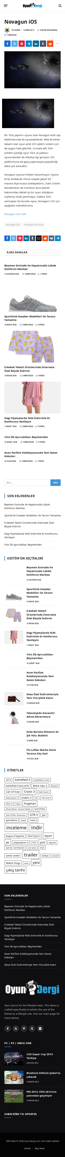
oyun (48, 835)
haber (23, 820)
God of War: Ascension (16, 815)
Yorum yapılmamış (48, 30)
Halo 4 (33, 820)
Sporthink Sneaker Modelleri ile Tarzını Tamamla (32, 515)
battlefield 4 (22, 780)
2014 (8, 779)
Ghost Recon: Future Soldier (18, 809)
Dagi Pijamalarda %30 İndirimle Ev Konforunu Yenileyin (27, 419)
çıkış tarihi (15, 870)
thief (42, 848)
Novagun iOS (13, 224)
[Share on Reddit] (50, 43)
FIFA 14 (9, 804)
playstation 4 (21, 842)
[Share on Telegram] (29, 43)
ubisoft (55, 856)
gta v (44, 815)
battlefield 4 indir (41, 780)
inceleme (16, 827)
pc (8, 842)
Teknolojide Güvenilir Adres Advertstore (41, 714)
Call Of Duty (13, 791)
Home (27, 1148)
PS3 (34, 842)
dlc (36, 798)
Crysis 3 (29, 791)
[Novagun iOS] (32, 69)
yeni (36, 862)
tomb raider (13, 855)
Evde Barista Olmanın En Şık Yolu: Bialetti (43, 733)
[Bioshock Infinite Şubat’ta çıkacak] (13, 1077)
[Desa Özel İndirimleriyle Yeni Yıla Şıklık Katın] (13, 698)
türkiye (45, 855)
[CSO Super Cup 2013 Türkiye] (13, 1058)
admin (17, 30)
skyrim (52, 842)
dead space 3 (12, 798)
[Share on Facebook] (7, 43)
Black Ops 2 (40, 785)
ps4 (42, 842)
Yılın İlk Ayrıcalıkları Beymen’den (26, 437)
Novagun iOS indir (15, 214)
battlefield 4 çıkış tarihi (17, 785)
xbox (26, 863)
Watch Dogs (13, 863)
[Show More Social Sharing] (57, 43)
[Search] (60, 6)
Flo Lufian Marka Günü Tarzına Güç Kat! (41, 751)
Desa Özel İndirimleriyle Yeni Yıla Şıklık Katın (42, 696)
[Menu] (6, 6)
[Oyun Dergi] (33, 5)
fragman (30, 803)
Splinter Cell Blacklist (15, 848)
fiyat (18, 804)
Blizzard (54, 786)
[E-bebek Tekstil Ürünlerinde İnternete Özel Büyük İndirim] (32, 347)
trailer (31, 854)
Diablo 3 (26, 797)
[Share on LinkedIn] (36, 43)
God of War (39, 808)
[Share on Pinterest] (22, 43)
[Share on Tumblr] (43, 43)
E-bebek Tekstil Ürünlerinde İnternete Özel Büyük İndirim (29, 368)
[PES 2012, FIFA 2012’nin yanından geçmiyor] (13, 1096)
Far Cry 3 (46, 797)
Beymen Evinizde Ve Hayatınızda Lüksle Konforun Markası (40, 571)
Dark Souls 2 (44, 792)
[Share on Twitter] (14, 43)
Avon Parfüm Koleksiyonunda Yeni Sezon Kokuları (40, 676)
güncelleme (11, 820)
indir (36, 827)
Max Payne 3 (34, 836)
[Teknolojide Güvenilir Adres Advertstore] (13, 717)
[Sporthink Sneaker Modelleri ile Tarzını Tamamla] (32, 296)
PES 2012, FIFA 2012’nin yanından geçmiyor (42, 1093)
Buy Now (39, 1148)
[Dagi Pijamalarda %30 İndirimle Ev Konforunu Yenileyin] (32, 397)
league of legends (15, 836)
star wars (32, 848)
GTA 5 (34, 815)
